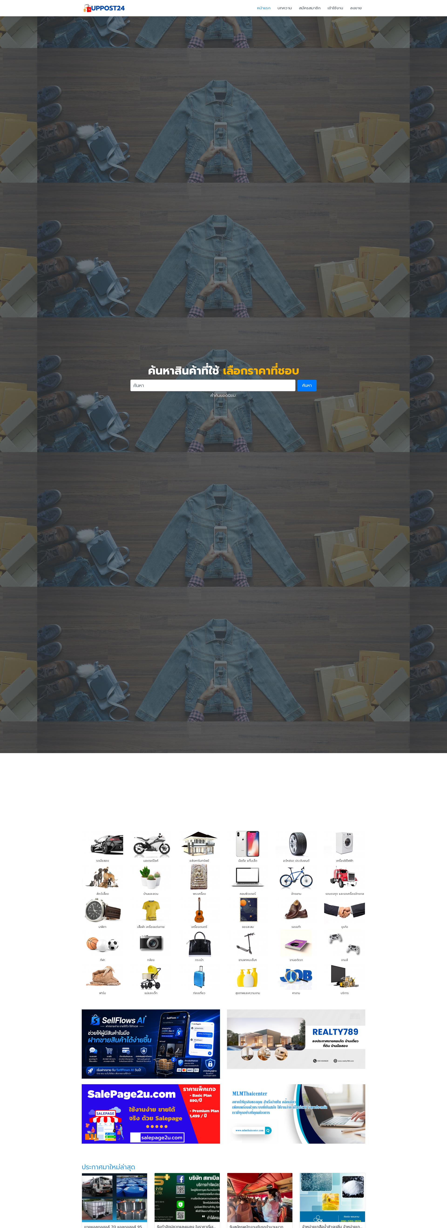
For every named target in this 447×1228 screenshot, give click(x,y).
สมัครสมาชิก (310, 8)
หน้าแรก (264, 8)
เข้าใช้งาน (335, 8)
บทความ (285, 8)
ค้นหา (307, 385)
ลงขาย (356, 8)
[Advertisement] (223, 788)
